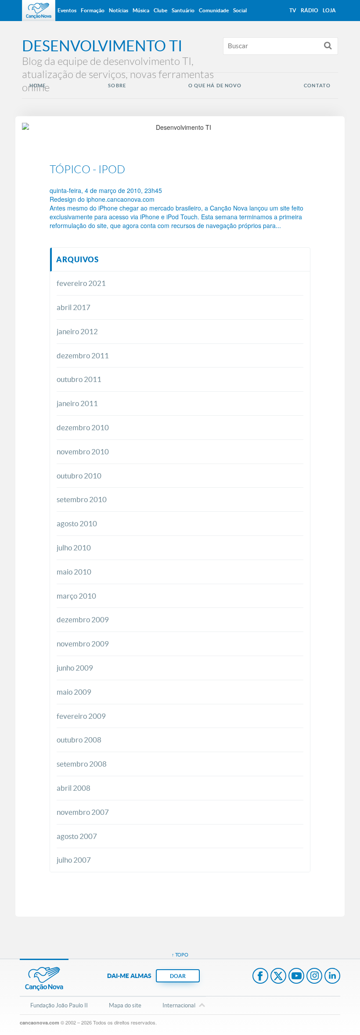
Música (141, 10)
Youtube (296, 977)
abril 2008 (73, 788)
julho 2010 (74, 547)
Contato (317, 85)
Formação (92, 10)
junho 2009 (75, 668)
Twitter (278, 977)
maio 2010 (74, 571)
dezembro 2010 (83, 427)
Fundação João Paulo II (59, 1005)
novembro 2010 (83, 451)
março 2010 (76, 596)
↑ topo (180, 954)
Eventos (67, 10)
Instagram (314, 977)
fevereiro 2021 (81, 283)
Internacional (178, 1005)
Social (240, 10)
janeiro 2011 (77, 403)
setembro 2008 (82, 764)
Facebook (260, 977)
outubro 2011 (79, 379)
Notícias (118, 10)
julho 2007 (74, 860)
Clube (160, 10)
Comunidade (214, 10)
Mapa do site (125, 1005)
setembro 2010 (82, 499)
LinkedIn (332, 977)
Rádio (309, 10)
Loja (329, 10)
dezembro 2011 (83, 355)
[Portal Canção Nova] (38, 10)
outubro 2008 (79, 739)
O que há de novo (215, 85)
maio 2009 (74, 692)
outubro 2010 (79, 475)
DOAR (178, 976)
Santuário (183, 10)
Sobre (117, 85)
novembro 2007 (83, 812)
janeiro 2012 (77, 331)
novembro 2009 (83, 643)
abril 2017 (73, 307)
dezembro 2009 (83, 619)
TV (292, 10)
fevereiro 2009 (81, 716)
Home (37, 85)
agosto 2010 (77, 523)
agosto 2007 (77, 836)
